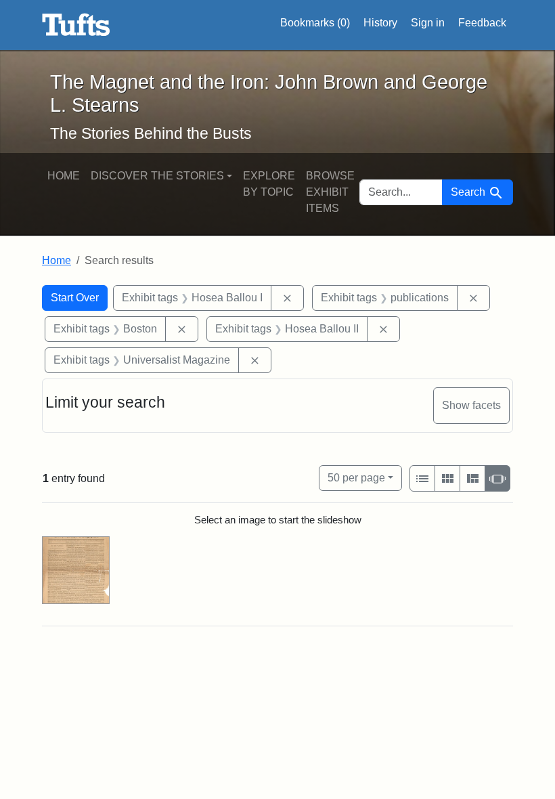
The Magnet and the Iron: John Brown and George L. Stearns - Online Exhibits (76, 25)
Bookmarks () (315, 22)
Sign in (428, 22)
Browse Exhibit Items (330, 192)
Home (63, 175)
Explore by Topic (269, 184)
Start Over (75, 297)
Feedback (482, 22)
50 (356, 477)
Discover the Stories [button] (157, 175)
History (380, 22)
